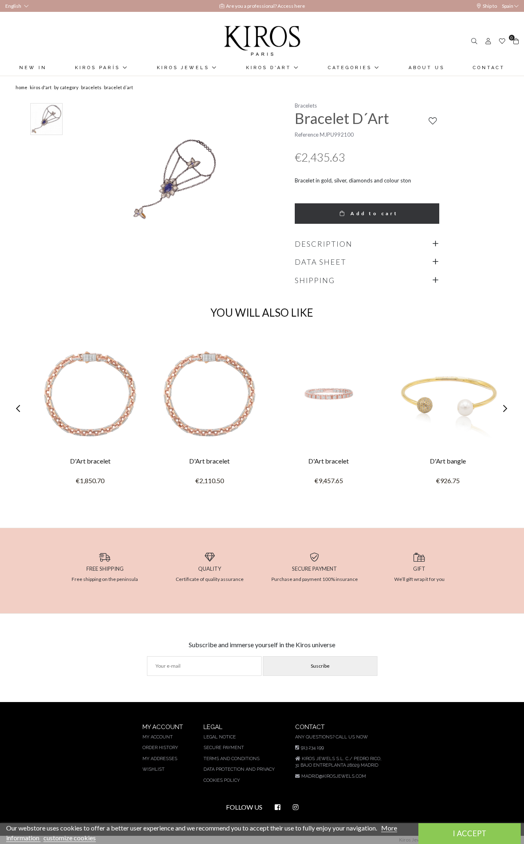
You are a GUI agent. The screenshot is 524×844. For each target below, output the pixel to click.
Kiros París (99, 67)
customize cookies (69, 838)
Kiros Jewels (184, 67)
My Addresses (159, 758)
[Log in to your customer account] (487, 41)
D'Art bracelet (90, 461)
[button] (20, 409)
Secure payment (223, 747)
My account (157, 737)
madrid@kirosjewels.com (333, 776)
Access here (291, 6)
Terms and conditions (231, 758)
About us (427, 67)
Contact (489, 67)
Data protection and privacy (239, 769)
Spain (507, 6)
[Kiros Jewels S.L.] (262, 41)
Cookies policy (221, 780)
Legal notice (219, 737)
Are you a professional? (252, 6)
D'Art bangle (448, 461)
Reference (306, 134)
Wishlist (153, 769)
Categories (351, 67)
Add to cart (374, 213)
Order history (160, 747)
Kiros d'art (270, 67)
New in (33, 67)
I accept (469, 833)
